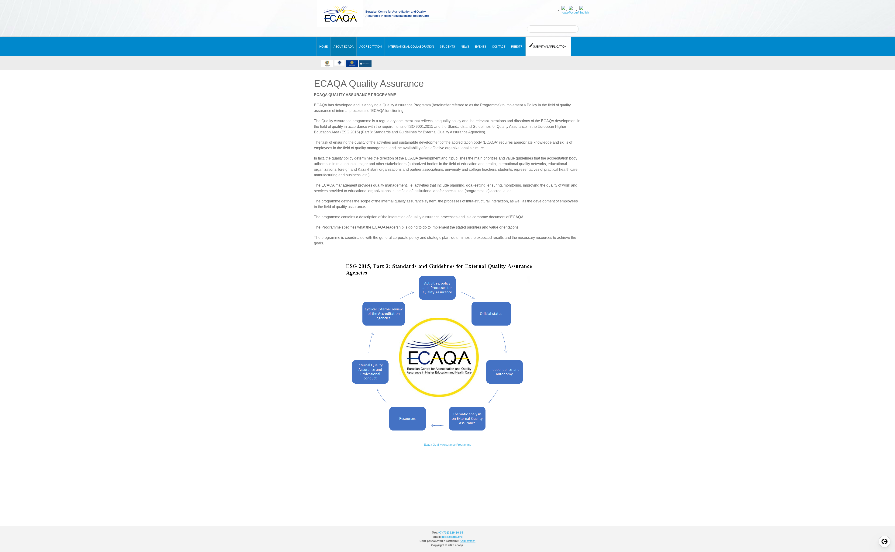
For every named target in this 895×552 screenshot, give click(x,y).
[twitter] (396, 63)
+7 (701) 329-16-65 (450, 532)
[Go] (572, 28)
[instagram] (380, 63)
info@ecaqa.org (451, 536)
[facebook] (388, 63)
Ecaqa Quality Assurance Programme (447, 444)
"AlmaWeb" (467, 541)
